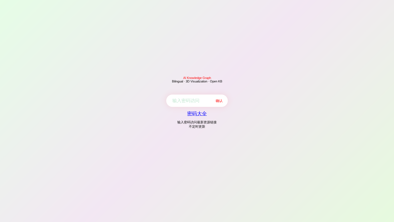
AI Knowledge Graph (197, 78)
